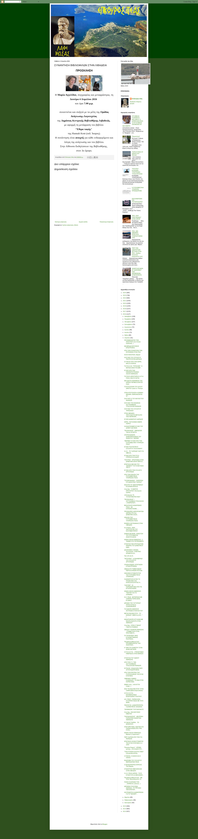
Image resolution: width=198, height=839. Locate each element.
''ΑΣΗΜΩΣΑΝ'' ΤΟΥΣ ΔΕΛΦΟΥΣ (134, 709)
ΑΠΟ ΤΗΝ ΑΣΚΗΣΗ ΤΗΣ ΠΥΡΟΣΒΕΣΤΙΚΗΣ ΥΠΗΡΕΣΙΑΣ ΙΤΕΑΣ (131, 476)
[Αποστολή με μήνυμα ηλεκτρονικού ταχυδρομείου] (88, 157)
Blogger (104, 824)
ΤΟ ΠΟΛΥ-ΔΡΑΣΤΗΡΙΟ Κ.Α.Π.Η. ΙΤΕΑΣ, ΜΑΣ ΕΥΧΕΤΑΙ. (134, 377)
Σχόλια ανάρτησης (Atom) (70, 225)
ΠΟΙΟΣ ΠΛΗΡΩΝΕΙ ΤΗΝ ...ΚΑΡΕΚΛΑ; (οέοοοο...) (132, 782)
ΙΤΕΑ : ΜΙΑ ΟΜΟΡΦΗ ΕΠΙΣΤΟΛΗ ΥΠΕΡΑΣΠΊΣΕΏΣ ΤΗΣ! (137, 234)
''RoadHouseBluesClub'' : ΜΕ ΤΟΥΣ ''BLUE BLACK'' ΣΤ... (133, 778)
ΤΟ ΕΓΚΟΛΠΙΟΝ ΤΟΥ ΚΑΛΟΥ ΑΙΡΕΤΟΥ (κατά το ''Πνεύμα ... (133, 388)
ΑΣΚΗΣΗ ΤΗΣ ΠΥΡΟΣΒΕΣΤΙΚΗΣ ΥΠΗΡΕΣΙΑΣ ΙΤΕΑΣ (131, 519)
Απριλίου (127, 338)
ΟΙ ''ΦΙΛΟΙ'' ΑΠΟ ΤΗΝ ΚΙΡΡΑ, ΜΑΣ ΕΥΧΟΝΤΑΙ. (133, 362)
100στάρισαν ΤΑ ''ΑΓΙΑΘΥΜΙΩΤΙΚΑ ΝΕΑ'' (132, 496)
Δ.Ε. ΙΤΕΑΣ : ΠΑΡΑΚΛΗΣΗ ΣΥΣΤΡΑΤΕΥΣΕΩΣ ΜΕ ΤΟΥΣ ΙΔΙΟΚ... (133, 700)
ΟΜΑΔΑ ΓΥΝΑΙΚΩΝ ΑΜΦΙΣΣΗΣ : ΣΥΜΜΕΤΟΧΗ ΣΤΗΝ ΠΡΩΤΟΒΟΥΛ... (134, 631)
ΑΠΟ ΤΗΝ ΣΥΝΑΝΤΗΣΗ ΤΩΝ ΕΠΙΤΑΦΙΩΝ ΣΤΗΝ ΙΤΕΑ (133, 351)
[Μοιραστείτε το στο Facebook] (95, 157)
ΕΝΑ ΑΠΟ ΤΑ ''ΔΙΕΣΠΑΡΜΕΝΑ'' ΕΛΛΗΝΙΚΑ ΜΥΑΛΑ (133, 485)
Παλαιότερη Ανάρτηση (106, 222)
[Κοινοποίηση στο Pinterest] (97, 157)
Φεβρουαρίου (128, 800)
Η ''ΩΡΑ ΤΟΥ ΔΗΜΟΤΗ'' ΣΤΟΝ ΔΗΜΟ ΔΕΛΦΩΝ (133, 648)
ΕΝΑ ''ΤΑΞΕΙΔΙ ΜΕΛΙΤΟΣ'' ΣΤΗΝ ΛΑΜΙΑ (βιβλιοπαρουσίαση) (134, 689)
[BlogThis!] (90, 157)
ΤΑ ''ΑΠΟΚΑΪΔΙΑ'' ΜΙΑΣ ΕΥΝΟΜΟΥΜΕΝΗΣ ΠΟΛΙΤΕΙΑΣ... (131, 637)
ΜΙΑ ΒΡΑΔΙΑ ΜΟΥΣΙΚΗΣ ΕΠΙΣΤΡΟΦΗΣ (131, 347)
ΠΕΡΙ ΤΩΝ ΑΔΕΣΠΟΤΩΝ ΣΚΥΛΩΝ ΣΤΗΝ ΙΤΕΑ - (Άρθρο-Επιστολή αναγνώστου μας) (137, 252)
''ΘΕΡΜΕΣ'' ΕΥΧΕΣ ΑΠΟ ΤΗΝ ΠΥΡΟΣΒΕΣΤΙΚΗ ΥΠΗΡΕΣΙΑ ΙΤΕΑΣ (133, 442)
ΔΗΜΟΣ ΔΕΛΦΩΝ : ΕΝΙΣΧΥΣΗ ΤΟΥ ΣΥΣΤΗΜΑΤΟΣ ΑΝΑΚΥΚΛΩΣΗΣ (133, 535)
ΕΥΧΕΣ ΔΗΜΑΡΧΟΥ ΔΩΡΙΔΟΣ (133, 419)
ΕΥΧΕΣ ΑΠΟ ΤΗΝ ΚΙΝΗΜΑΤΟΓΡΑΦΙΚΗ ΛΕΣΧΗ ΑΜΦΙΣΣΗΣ (131, 372)
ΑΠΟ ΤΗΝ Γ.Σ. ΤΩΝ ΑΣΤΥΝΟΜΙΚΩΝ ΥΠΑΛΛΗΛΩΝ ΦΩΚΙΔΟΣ (132, 663)
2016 (124, 314)
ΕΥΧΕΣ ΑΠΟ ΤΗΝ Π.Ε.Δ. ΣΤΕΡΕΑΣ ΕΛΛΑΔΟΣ (131, 456)
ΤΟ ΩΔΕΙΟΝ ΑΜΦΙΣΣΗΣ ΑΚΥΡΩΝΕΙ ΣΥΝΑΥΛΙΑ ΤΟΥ (133, 609)
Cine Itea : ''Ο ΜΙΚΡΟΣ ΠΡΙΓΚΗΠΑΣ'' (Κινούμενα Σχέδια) (132, 490)
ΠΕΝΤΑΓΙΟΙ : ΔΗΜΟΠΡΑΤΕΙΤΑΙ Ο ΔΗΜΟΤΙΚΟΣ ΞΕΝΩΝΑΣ (133, 706)
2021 (124, 301)
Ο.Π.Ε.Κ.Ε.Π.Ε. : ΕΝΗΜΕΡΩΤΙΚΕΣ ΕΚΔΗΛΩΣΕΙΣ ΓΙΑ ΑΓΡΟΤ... (133, 694)
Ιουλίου (126, 330)
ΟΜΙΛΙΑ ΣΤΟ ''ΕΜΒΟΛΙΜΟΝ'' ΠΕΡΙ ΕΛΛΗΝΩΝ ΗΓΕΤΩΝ (133, 569)
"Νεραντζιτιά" (136, 136)
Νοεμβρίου (128, 319)
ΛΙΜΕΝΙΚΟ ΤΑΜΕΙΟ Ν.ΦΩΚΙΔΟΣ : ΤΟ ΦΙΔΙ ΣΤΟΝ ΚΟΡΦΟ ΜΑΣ (133, 680)
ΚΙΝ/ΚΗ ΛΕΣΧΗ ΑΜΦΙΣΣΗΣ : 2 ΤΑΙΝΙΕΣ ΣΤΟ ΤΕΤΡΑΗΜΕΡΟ (134, 540)
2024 (124, 292)
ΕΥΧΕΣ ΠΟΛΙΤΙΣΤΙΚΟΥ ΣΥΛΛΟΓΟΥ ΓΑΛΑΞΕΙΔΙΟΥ (133, 447)
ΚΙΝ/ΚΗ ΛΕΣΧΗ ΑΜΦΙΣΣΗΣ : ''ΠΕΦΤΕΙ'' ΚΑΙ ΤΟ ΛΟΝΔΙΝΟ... (133, 592)
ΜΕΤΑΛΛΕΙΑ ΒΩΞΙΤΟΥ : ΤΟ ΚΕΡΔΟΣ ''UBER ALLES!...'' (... (133, 615)
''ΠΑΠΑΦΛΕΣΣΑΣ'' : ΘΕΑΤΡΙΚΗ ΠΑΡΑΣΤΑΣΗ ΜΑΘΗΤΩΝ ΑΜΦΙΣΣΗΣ (133, 718)
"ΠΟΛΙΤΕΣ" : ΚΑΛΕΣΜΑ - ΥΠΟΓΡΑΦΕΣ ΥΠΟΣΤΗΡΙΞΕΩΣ (137, 171)
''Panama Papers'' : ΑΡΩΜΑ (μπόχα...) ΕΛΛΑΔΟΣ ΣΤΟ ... (133, 748)
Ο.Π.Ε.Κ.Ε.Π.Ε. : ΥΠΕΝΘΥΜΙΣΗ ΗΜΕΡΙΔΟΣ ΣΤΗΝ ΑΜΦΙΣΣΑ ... (134, 653)
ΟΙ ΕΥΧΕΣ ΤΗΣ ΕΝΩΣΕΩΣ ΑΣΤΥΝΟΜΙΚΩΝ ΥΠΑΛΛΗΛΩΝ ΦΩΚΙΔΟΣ (132, 404)
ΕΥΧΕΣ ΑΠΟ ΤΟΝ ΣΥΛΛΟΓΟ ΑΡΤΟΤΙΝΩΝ (133, 471)
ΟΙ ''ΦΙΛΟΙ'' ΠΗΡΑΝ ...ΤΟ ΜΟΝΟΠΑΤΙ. (131, 723)
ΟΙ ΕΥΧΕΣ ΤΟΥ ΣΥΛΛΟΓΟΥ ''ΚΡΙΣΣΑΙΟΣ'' (132, 409)
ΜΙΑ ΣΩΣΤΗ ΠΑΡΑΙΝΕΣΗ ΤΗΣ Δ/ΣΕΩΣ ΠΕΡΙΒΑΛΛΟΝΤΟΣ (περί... (133, 382)
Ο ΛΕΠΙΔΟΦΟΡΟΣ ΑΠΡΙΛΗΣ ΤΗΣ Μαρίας (133, 765)
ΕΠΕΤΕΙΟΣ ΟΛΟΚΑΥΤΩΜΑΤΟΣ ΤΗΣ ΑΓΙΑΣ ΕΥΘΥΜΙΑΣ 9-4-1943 (133, 743)
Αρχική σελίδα (83, 222)
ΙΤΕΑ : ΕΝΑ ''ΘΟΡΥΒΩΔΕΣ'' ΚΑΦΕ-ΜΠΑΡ (136, 217)
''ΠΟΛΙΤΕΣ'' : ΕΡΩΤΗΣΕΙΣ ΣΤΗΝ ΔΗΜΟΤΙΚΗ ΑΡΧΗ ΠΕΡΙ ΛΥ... (134, 460)
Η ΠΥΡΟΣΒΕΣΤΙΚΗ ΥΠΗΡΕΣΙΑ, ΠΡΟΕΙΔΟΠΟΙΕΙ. (138, 189)
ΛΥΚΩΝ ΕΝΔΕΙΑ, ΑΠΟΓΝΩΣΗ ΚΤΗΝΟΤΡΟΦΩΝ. (133, 565)
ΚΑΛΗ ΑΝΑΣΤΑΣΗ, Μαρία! (132, 355)
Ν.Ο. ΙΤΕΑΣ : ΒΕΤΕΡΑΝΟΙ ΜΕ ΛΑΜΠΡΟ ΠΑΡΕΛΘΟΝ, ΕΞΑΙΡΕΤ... (133, 598)
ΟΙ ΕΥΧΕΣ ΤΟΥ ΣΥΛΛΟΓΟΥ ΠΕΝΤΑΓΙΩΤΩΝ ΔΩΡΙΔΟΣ (133, 358)
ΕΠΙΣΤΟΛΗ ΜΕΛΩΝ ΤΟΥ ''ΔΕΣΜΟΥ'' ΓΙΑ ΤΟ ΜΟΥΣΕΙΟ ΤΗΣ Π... (134, 465)
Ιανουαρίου (128, 802)
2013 (124, 811)
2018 (124, 309)
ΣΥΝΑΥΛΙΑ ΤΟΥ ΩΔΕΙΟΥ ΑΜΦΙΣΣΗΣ (131, 658)
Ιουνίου (126, 332)
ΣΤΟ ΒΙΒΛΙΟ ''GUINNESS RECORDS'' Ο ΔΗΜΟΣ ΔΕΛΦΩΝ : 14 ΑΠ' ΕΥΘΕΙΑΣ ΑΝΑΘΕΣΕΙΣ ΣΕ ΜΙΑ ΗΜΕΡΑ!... (133, 121)
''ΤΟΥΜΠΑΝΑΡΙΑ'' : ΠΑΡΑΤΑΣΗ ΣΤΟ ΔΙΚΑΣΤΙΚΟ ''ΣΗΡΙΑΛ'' (133, 481)
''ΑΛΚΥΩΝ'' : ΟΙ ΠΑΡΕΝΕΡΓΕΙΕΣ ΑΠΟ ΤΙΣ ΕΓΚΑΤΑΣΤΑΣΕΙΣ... (133, 586)
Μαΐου (126, 335)
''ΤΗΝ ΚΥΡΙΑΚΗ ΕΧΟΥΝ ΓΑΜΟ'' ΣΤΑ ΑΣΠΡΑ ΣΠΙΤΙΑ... (134, 752)
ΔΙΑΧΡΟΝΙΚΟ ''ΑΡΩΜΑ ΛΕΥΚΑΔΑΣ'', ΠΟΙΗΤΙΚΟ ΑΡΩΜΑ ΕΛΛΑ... (132, 551)
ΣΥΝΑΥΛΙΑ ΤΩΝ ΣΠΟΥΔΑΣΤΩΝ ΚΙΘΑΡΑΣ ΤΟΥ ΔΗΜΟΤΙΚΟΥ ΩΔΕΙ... (133, 545)
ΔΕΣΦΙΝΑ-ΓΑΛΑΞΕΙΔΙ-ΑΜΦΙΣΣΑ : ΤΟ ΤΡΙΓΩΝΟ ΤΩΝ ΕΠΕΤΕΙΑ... (132, 788)
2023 (124, 295)
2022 (124, 298)
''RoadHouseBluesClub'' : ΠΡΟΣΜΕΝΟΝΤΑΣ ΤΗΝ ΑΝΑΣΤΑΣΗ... (132, 643)
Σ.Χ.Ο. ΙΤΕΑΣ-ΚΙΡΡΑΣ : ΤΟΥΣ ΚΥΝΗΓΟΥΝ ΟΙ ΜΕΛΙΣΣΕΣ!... (134, 774)
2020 (124, 303)
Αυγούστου (128, 327)
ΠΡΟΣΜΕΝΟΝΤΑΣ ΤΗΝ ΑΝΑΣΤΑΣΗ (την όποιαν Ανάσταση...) (132, 341)
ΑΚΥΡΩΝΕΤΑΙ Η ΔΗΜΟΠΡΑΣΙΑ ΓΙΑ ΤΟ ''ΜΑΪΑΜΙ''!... (133, 793)
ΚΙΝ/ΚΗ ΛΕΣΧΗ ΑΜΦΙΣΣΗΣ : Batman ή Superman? (133, 733)
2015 (124, 806)
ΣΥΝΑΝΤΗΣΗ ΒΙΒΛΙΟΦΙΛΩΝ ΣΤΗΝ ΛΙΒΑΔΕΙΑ (133, 769)
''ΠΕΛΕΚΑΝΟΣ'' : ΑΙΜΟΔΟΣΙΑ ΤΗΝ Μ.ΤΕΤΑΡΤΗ (133, 431)
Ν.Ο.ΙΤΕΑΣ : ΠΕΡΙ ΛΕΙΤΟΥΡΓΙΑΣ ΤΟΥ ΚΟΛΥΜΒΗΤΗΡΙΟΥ (131, 529)
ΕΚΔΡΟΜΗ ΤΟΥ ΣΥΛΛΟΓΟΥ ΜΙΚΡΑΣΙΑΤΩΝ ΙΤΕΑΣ (133, 761)
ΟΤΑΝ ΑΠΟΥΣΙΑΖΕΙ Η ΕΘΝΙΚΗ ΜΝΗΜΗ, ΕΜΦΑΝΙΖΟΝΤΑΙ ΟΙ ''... (133, 394)
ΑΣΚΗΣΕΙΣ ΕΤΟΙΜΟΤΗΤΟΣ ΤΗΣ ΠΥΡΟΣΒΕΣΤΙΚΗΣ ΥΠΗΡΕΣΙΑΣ (132, 574)
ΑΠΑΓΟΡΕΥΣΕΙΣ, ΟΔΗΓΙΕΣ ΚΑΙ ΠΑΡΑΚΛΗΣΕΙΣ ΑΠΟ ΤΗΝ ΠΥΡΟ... (134, 728)
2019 (124, 306)
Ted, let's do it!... (129, 556)
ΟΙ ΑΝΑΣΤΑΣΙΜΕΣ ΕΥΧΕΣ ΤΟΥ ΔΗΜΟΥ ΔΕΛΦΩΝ (133, 427)
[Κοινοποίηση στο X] (92, 157)
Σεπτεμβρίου (128, 324)
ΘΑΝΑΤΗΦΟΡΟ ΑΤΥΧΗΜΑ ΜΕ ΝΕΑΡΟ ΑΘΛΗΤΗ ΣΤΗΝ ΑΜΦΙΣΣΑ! (133, 621)
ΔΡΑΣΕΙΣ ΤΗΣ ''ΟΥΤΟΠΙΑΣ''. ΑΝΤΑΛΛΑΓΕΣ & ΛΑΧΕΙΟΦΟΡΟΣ (132, 604)
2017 (124, 311)
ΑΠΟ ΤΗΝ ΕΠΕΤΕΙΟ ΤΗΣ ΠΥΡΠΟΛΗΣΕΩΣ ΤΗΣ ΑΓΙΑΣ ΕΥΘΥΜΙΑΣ (133, 674)
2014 (124, 809)
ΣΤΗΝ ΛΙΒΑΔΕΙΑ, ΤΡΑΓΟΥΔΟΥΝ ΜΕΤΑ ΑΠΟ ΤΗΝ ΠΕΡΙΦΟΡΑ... (133, 415)
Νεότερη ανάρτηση (60, 222)
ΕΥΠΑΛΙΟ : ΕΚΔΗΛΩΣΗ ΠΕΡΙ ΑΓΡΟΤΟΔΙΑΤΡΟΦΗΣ (133, 669)
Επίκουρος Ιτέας (137, 99)
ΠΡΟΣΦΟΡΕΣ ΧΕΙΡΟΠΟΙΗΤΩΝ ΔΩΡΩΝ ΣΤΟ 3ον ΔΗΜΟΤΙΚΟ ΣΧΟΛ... (134, 513)
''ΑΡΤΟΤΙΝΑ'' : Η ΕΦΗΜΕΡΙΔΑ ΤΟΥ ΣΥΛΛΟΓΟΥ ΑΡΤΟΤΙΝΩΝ (133, 560)
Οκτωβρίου (128, 322)
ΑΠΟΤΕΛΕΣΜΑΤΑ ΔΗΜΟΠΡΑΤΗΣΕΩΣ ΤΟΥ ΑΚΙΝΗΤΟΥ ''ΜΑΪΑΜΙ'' (132, 436)
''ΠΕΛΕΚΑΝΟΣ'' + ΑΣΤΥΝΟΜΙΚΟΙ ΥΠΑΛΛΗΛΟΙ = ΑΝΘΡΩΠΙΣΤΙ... (134, 501)
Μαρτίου (127, 797)
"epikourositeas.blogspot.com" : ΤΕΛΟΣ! (137, 153)
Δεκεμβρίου (128, 316)
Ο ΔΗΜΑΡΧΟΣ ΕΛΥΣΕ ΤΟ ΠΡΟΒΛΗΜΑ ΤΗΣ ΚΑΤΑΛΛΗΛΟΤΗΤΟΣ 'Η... (132, 580)
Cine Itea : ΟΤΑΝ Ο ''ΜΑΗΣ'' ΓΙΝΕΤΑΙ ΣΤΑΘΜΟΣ (132, 626)
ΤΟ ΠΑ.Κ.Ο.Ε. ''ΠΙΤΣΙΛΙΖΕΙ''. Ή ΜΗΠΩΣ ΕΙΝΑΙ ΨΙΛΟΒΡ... (133, 367)
